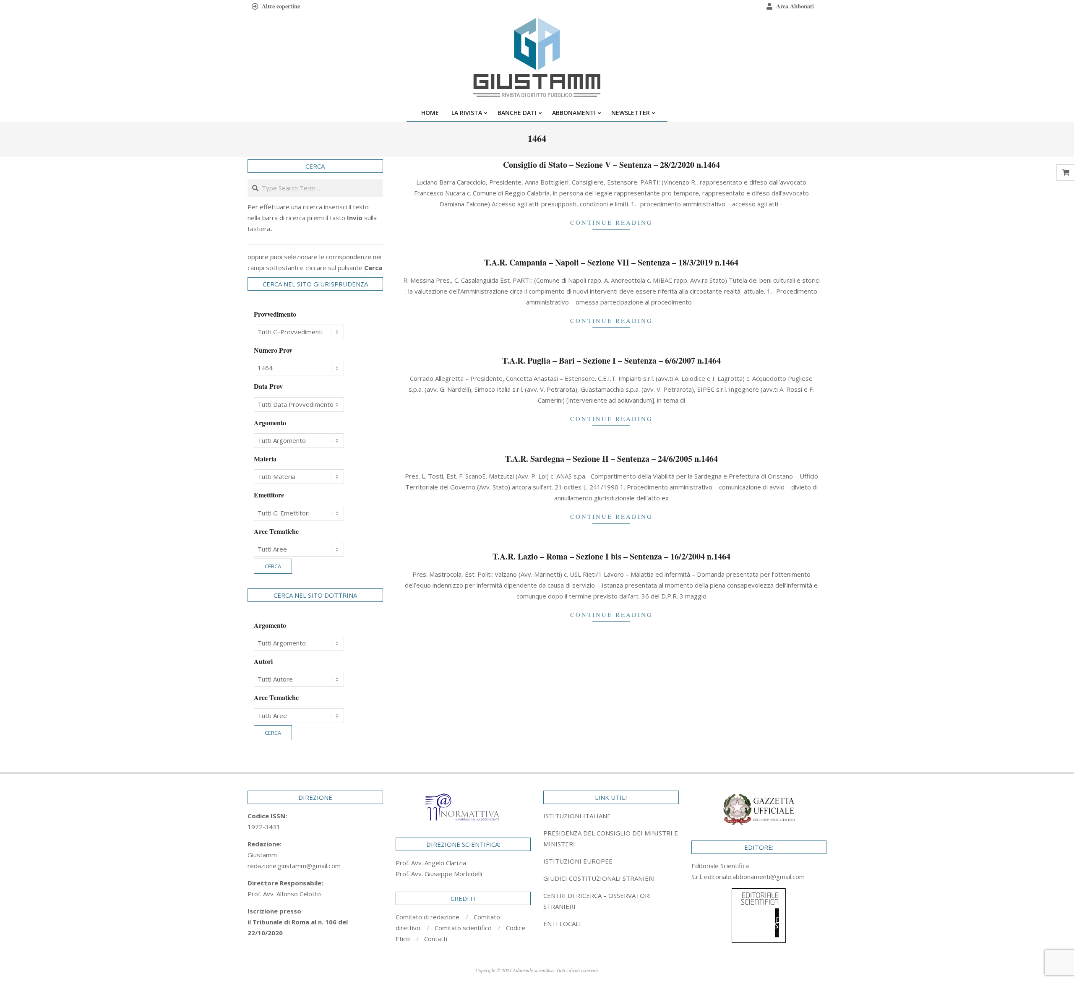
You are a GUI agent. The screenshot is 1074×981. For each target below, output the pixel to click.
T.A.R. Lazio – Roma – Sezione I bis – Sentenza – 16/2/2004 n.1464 (611, 556)
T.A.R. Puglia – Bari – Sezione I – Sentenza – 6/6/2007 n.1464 (611, 360)
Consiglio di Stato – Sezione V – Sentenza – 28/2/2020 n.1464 (611, 165)
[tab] (611, 838)
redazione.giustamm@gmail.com (294, 865)
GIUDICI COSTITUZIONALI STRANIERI (599, 878)
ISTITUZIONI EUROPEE (578, 861)
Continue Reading (611, 222)
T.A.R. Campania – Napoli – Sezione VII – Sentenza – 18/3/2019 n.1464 (611, 262)
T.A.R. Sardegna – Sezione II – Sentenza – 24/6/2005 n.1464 (611, 459)
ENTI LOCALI (562, 923)
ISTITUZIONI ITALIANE (577, 816)
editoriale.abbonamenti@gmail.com (754, 876)
